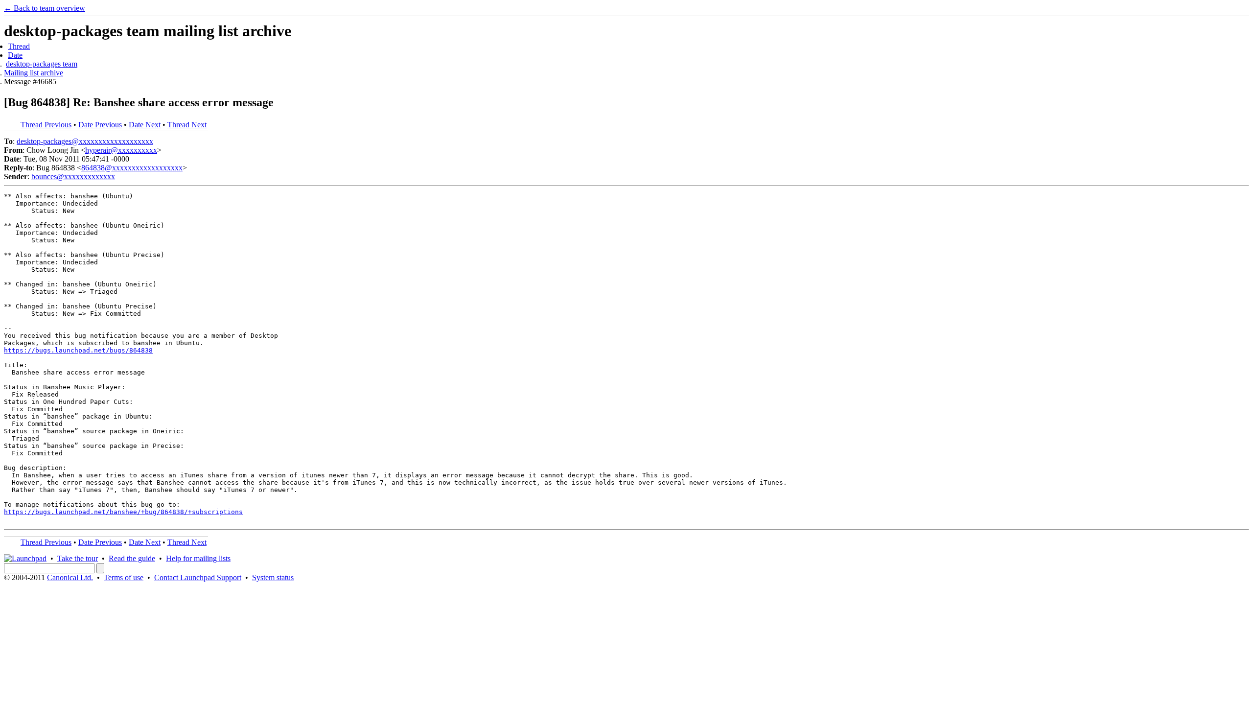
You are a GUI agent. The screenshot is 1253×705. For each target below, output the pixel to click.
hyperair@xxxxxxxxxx (121, 150)
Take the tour (77, 558)
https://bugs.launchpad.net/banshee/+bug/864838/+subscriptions (123, 512)
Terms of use (123, 577)
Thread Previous (46, 124)
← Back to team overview (44, 8)
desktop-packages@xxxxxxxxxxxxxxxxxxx (85, 141)
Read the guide (132, 558)
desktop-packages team (41, 64)
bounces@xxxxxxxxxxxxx (73, 176)
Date (15, 55)
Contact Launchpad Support (197, 577)
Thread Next (187, 124)
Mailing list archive (33, 73)
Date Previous (100, 124)
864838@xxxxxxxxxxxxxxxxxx (132, 168)
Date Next (145, 124)
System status (273, 577)
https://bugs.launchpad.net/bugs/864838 (78, 350)
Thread (19, 46)
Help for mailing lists (198, 558)
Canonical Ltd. (70, 577)
